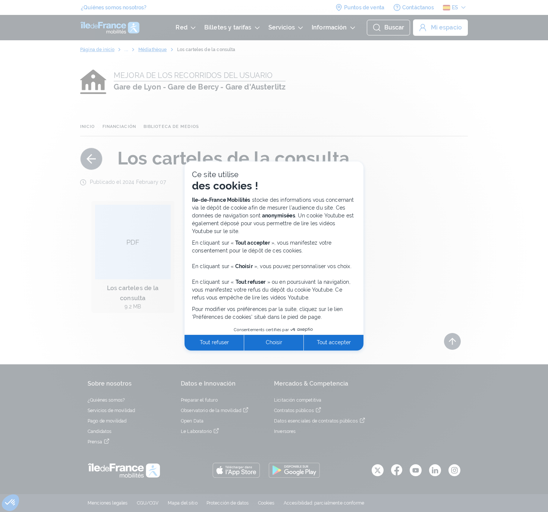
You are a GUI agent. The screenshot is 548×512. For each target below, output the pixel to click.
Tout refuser (214, 342)
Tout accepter (334, 342)
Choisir (274, 342)
